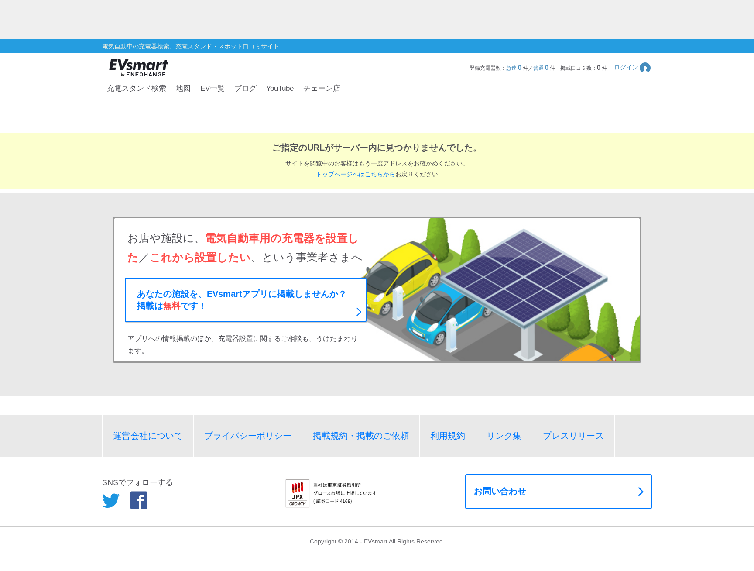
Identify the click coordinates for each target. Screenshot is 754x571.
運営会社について (148, 435)
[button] (633, 67)
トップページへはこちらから (355, 174)
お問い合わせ (500, 491)
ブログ (245, 88)
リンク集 (504, 435)
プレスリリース (573, 435)
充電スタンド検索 (136, 88)
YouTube (280, 88)
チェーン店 (321, 88)
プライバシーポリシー (247, 435)
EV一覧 (212, 88)
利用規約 (447, 435)
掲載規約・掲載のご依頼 (361, 435)
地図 (183, 88)
